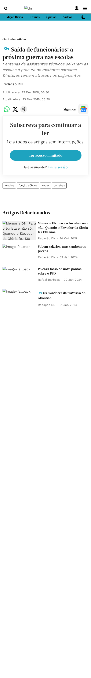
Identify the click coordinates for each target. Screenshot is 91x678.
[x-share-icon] (15, 111)
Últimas (35, 17)
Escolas (9, 185)
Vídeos (67, 17)
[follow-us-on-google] (83, 109)
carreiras (59, 185)
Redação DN (13, 84)
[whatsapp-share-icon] (6, 111)
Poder (45, 185)
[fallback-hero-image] (19, 230)
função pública (28, 185)
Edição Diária (14, 17)
